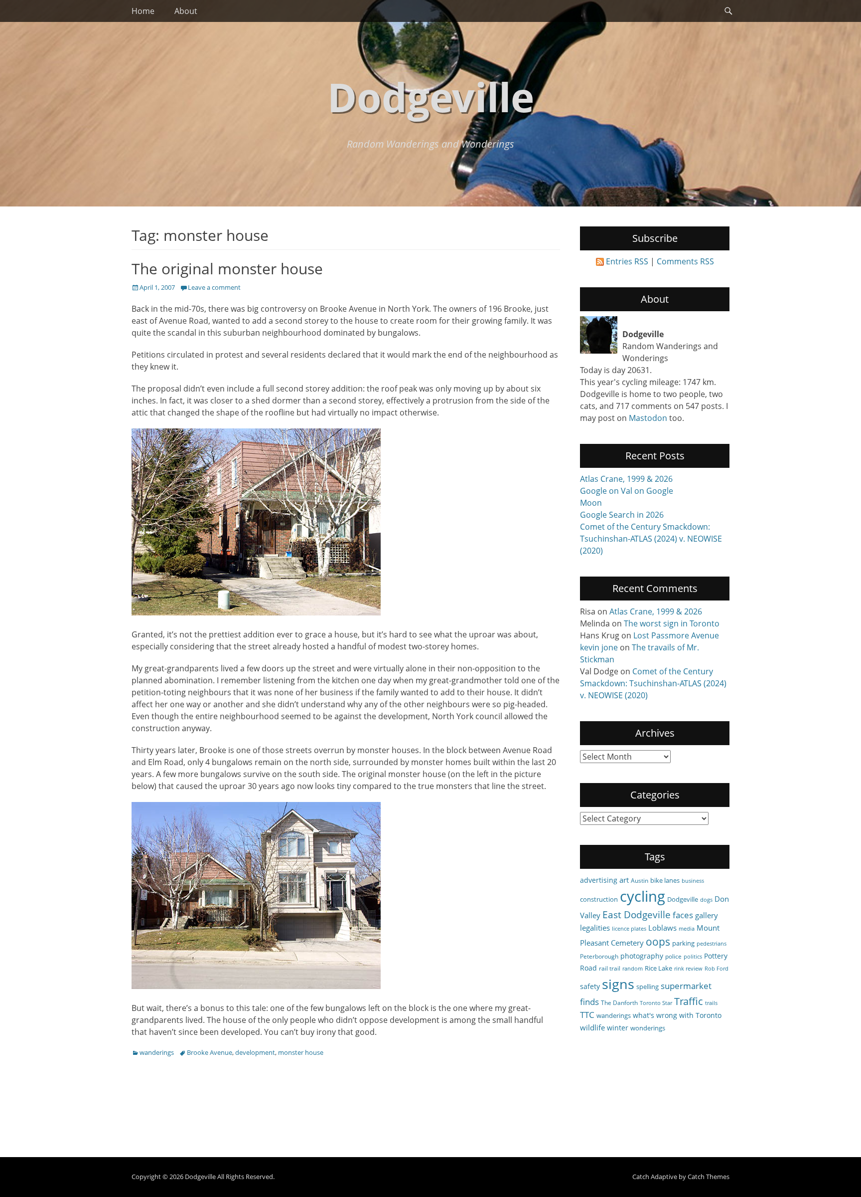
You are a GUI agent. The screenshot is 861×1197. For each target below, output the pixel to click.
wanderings (157, 1052)
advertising (598, 880)
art (624, 880)
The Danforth (619, 1002)
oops (658, 941)
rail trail (609, 968)
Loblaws (662, 928)
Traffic (688, 1001)
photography (641, 956)
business (693, 880)
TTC (587, 1014)
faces (683, 915)
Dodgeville (430, 96)
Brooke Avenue (209, 1052)
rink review (688, 968)
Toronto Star (656, 1002)
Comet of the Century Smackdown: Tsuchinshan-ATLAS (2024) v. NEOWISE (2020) (651, 538)
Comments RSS (685, 261)
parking (683, 943)
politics (693, 956)
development (255, 1052)
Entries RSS (627, 261)
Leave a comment (214, 287)
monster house (300, 1052)
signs (618, 984)
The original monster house (227, 268)
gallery (706, 915)
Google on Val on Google (626, 490)
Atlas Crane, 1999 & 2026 (626, 478)
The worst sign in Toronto (671, 623)
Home (143, 10)
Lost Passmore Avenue (676, 635)
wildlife (592, 1027)
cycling (642, 896)
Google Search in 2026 (622, 514)
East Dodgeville (636, 914)
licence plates (629, 928)
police (673, 956)
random (632, 968)
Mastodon (648, 417)
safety (590, 986)
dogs (706, 899)
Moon (591, 502)
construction (599, 899)
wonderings (647, 1027)
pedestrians (711, 943)
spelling (647, 986)
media (687, 928)
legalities (595, 928)
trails (711, 1002)
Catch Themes (708, 1176)
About (185, 10)
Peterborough (599, 956)
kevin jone (599, 647)
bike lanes (665, 880)
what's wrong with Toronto (677, 1015)
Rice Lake (658, 968)
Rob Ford (716, 968)
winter (617, 1027)
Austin (639, 880)
